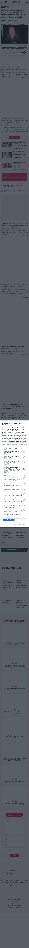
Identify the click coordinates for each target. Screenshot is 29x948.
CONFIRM (8, 519)
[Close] (26, 423)
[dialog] (14, 474)
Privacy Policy (22, 524)
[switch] (23, 452)
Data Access (14, 524)
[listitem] (14, 449)
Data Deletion (7, 524)
